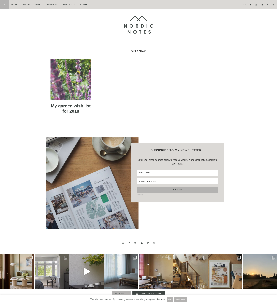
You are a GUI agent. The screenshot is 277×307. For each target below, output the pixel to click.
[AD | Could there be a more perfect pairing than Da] (156, 271)
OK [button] (169, 299)
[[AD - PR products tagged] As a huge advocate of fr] (86, 271)
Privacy (140, 195)
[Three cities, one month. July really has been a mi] (260, 271)
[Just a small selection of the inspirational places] (17, 271)
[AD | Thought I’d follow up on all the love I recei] (190, 271)
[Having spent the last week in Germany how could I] (121, 271)
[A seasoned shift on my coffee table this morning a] (225, 271)
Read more (180, 299)
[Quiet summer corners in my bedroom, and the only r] (52, 271)
